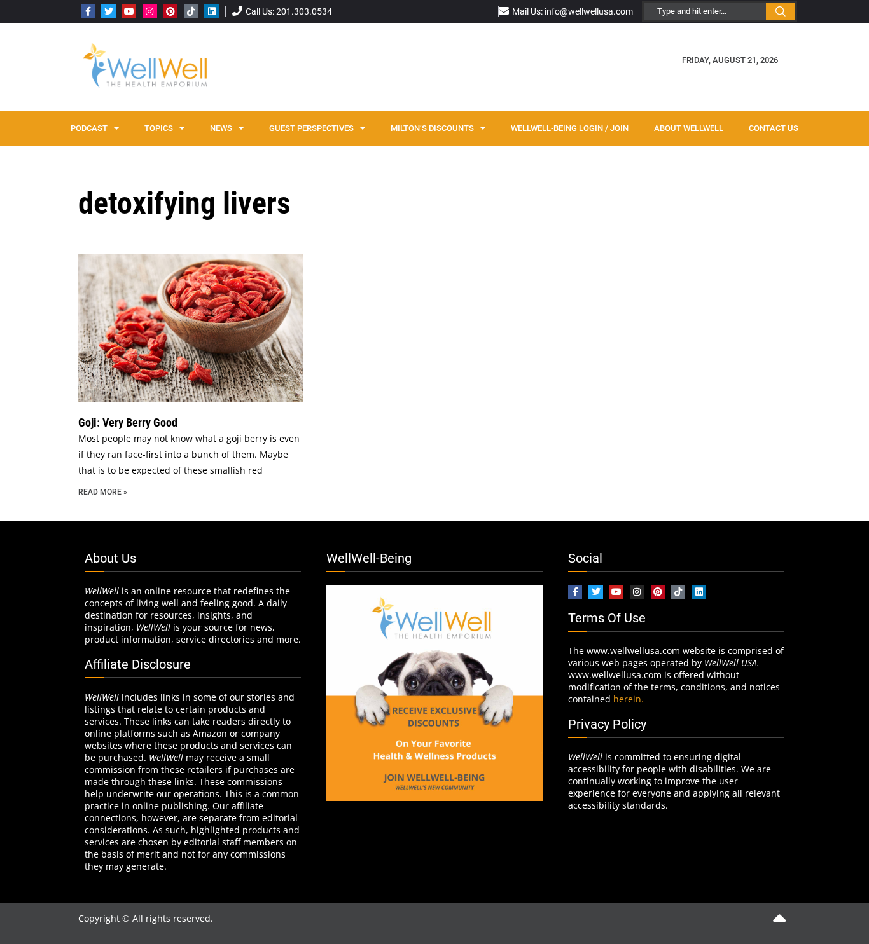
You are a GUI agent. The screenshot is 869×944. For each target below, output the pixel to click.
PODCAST (89, 128)
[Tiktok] (191, 11)
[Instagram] (149, 11)
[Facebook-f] (88, 11)
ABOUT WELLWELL (688, 128)
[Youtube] (129, 11)
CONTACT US (773, 128)
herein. (628, 699)
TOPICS (158, 128)
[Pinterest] (170, 11)
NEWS (221, 128)
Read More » (102, 492)
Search (780, 11)
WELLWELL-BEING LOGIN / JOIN (570, 128)
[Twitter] (108, 11)
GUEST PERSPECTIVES (311, 128)
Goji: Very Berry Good (127, 422)
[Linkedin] (211, 11)
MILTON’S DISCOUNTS (432, 128)
